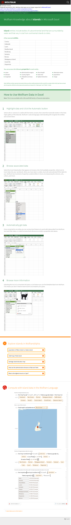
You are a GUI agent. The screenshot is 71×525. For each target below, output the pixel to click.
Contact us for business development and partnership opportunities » (19, 11)
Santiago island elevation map (17, 361)
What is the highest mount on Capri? (19, 373)
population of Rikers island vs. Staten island (21, 350)
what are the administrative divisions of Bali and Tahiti (23, 367)
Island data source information (14, 511)
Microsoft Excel (46, 7)
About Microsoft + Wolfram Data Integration (16, 13)
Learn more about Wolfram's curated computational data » (16, 9)
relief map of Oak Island (15, 356)
